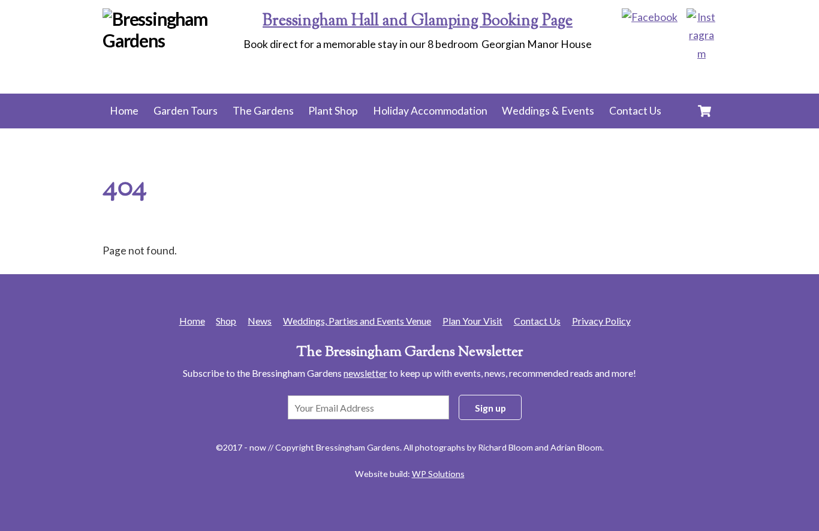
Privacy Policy (601, 320)
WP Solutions (438, 474)
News (260, 320)
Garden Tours (185, 110)
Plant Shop (333, 110)
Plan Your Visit (472, 320)
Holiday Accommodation (430, 110)
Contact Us (635, 110)
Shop (226, 320)
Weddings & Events (548, 110)
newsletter (365, 373)
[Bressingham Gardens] (175, 40)
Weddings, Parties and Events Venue (357, 320)
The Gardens (263, 110)
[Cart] (704, 111)
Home (124, 110)
